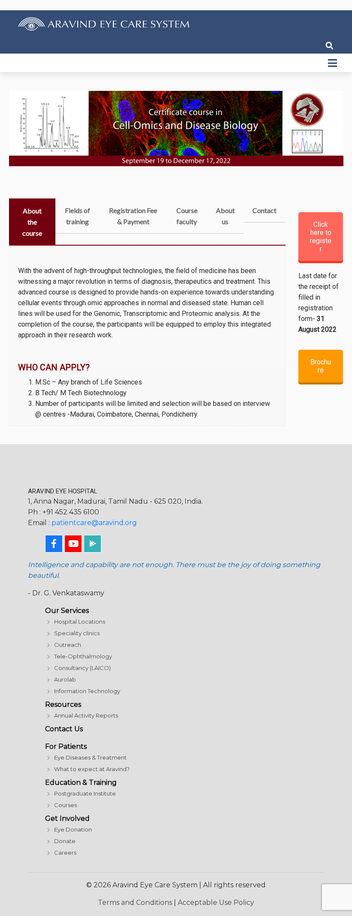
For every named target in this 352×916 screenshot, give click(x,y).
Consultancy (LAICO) (82, 667)
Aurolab (65, 679)
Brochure (320, 366)
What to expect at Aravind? (92, 769)
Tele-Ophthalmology (83, 656)
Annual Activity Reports (86, 715)
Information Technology (87, 691)
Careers (65, 852)
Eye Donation (73, 829)
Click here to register (320, 236)
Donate (65, 841)
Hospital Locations (79, 621)
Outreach (67, 644)
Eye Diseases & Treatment (90, 757)
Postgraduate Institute (85, 793)
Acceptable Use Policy (216, 902)
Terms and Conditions (135, 902)
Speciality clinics (77, 633)
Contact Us (64, 729)
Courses (65, 805)
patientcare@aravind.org (94, 523)
